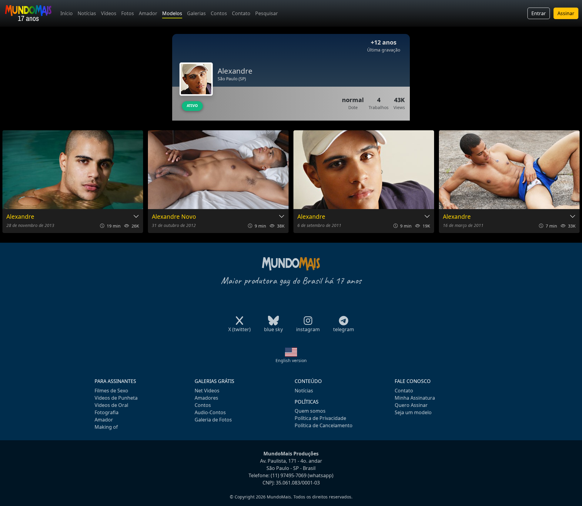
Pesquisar (266, 13)
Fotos (127, 13)
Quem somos (310, 411)
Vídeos (108, 13)
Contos (219, 13)
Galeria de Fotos (213, 419)
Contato (241, 13)
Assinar (565, 13)
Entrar (538, 13)
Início (66, 13)
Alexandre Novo (174, 217)
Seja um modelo (413, 412)
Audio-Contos (210, 412)
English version (291, 360)
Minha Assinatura (415, 397)
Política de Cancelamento (324, 425)
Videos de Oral (111, 405)
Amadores (206, 397)
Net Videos (207, 390)
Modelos (172, 13)
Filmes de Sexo (111, 390)
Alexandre (20, 217)
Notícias (87, 13)
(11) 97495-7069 (288, 475)
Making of (106, 427)
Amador (148, 13)
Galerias (196, 13)
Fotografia (107, 412)
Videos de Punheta (116, 397)
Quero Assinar (411, 405)
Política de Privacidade (320, 418)
